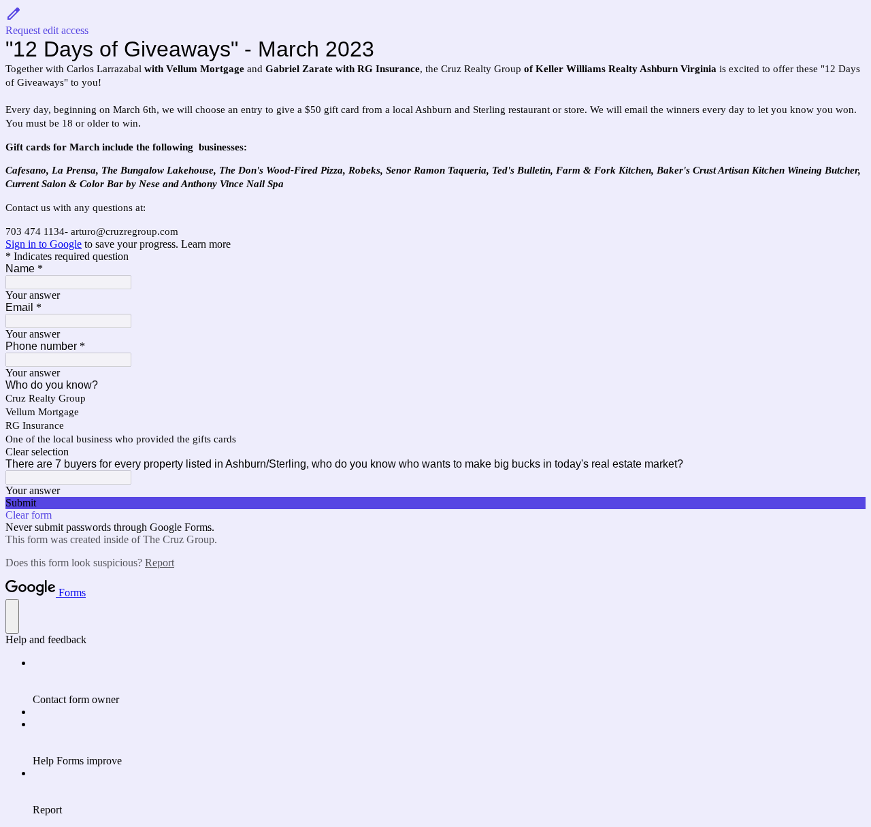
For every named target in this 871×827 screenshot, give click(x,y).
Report (159, 562)
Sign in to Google (43, 244)
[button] (435, 21)
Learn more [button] (206, 244)
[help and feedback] (12, 616)
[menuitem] (449, 681)
